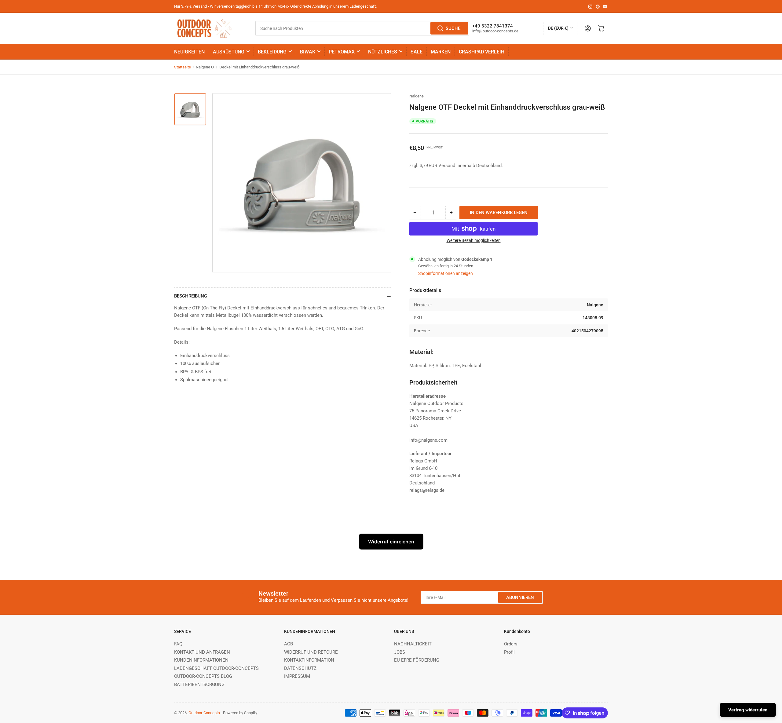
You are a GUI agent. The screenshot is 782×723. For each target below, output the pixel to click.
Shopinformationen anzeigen (445, 273)
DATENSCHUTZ (300, 668)
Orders (510, 644)
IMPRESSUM (297, 676)
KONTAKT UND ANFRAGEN (202, 652)
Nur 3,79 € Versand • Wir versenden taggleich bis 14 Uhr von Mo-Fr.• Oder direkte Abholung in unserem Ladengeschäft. (275, 6)
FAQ (178, 644)
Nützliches (382, 52)
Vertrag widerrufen (747, 710)
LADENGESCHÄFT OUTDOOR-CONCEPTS (216, 668)
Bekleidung (272, 52)
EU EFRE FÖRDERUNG (416, 660)
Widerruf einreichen (391, 542)
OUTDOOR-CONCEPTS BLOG (203, 676)
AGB (288, 644)
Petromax (342, 52)
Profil (509, 652)
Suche (453, 28)
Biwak (307, 52)
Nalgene (416, 96)
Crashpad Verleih (481, 52)
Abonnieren (520, 597)
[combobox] (362, 28)
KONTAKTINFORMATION (309, 660)
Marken (441, 52)
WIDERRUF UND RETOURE (311, 652)
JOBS (399, 652)
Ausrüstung (228, 52)
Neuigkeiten (189, 52)
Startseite (182, 67)
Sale (416, 52)
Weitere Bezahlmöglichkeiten (474, 240)
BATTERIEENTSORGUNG (199, 684)
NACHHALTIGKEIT (413, 644)
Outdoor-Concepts (204, 712)
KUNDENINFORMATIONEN (201, 660)
